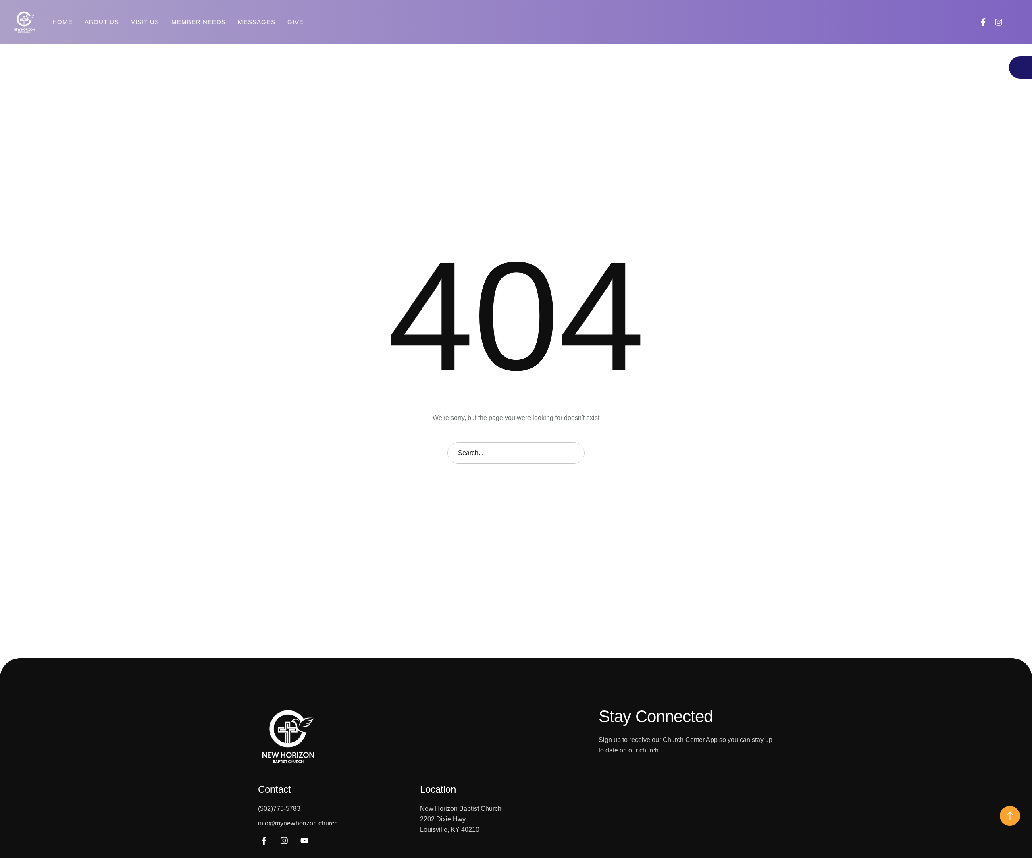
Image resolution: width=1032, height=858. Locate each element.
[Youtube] (304, 841)
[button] (1015, 22)
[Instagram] (998, 22)
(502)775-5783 (279, 808)
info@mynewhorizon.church (298, 823)
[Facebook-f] (983, 22)
